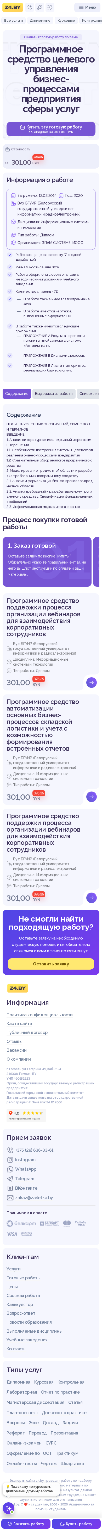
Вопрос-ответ (21, 1313)
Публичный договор (27, 1032)
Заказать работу (28, 1524)
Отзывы (14, 1041)
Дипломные (40, 20)
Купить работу (79, 1524)
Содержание (17, 394)
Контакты (16, 1348)
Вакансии (17, 1050)
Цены (12, 1286)
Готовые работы (24, 1277)
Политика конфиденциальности (40, 1014)
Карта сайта (19, 1023)
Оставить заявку (51, 963)
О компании (19, 1059)
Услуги (13, 1268)
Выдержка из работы (54, 394)
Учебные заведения (27, 1339)
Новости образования (29, 1322)
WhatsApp (25, 1169)
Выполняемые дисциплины (34, 1331)
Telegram (24, 1178)
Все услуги (13, 20)
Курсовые (66, 20)
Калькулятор (20, 1304)
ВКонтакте (26, 1188)
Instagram (25, 1159)
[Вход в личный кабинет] (39, 7)
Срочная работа (23, 1295)
